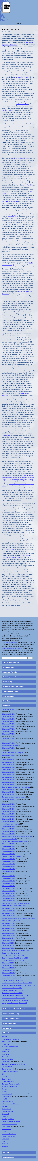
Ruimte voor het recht (9, 839)
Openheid (5, 1114)
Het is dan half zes (22, 104)
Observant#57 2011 (8, 794)
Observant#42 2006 (8, 846)
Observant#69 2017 (8, 762)
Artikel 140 (5, 1051)
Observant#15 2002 (8, 928)
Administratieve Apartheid (10, 1039)
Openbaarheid (8, 667)
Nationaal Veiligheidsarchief (13, 686)
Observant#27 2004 (8, 888)
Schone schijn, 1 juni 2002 (11, 920)
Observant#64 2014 (8, 774)
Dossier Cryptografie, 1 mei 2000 (13, 955)
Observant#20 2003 (8, 911)
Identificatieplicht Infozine (10, 824)
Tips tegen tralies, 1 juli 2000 (11, 953)
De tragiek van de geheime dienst (13, 1064)
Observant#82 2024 (8, 716)
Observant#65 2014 (8, 772)
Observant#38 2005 (8, 859)
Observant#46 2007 (8, 829)
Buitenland (5, 1054)
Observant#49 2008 (8, 819)
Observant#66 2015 (8, 769)
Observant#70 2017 (8, 759)
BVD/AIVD (5, 1056)
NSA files (6, 701)
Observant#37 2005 (8, 861)
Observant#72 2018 (8, 748)
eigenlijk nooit (10, 549)
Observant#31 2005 (8, 878)
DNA (3, 1074)
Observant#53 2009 (8, 809)
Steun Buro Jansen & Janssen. (12, 648)
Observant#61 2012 (8, 782)
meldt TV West (13, 216)
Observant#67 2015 (8, 767)
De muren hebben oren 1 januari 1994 (15, 995)
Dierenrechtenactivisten (10, 1071)
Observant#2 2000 (8, 973)
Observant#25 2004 (8, 893)
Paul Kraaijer (6, 1126)
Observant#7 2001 (8, 948)
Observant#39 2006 (8, 854)
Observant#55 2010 (8, 804)
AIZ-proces (6, 1049)
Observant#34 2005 (8, 869)
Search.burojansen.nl (11, 662)
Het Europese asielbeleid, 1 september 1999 (17, 983)
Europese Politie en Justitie (11, 1084)
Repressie (5, 1139)
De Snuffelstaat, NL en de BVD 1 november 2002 (18, 918)
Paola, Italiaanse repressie (11, 1121)
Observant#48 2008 (8, 821)
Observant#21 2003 (8, 908)
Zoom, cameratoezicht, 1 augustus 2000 (15, 950)
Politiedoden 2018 (10, 29)
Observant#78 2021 (8, 726)
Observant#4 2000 (8, 968)
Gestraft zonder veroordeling (11, 856)
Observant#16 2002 (8, 925)
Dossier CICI (6, 1076)
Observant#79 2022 (8, 724)
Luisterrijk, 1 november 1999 (11, 978)
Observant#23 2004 (8, 898)
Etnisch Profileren (8, 1081)
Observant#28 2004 (8, 886)
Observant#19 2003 (8, 913)
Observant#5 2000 (8, 965)
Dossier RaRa (6, 1079)
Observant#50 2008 (8, 816)
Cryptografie (6, 1061)
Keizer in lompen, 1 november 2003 (14, 905)
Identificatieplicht (7, 1101)
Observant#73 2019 (8, 743)
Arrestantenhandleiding (10, 745)
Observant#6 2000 (8, 963)
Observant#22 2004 (8, 901)
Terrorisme (5, 1144)
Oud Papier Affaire (8, 1119)
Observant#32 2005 (8, 876)
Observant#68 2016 (8, 765)
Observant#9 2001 (8, 943)
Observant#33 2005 (8, 871)
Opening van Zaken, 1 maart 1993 (13, 998)
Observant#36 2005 (8, 864)
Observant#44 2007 (8, 834)
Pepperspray (6, 1129)
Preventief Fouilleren (9, 1134)
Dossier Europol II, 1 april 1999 (12, 980)
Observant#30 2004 (8, 881)
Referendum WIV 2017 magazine (13, 752)
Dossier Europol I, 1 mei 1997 (12, 988)
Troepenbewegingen (10, 691)
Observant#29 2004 (8, 883)
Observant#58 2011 (8, 792)
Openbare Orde (7, 1111)
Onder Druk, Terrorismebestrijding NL (14, 841)
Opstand (5, 1116)
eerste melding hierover (21, 77)
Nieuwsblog (7, 681)
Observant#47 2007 (8, 826)
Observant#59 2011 (8, 789)
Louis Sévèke (6, 1096)
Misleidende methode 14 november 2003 (16, 903)
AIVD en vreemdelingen (10, 1046)
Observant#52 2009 (8, 811)
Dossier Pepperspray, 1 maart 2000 (14, 960)
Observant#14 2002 (8, 930)
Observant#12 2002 (8, 935)
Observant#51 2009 (8, 814)
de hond (8, 435)
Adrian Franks (7, 1042)
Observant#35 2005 (8, 866)
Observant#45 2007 (8, 831)
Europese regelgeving (9, 1086)
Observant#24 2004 (8, 896)
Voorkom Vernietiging (11, 1014)
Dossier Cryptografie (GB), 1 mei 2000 (15, 958)
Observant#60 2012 (8, 784)
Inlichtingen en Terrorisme (12, 677)
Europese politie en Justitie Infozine (14, 797)
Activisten (5, 1037)
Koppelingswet (7, 1094)
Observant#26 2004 (8, 891)
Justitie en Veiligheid (10, 672)
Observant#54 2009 (8, 806)
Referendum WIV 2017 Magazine (14, 1009)
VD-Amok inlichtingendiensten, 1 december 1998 (18, 985)
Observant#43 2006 (8, 844)
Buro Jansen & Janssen (10, 642)
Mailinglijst (7, 1028)
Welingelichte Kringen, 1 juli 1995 (13, 990)
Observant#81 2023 (8, 719)
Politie (4, 1131)
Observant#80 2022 (8, 721)
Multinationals (6, 1109)
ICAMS (4, 1099)
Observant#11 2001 (8, 938)
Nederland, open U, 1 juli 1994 (12, 993)
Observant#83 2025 (8, 714)
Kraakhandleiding (9, 1023)
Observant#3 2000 (8, 970)
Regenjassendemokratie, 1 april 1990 (14, 1003)
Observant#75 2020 (8, 734)
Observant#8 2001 (8, 945)
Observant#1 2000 (8, 975)
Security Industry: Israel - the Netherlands (16, 787)
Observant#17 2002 (8, 923)
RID (3, 1141)
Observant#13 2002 (8, 933)
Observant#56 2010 (8, 799)
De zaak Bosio (7, 1066)
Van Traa (5, 1146)
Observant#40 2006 (8, 851)
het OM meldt (27, 185)
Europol (4, 1089)
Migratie (4, 1106)
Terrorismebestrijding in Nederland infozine (16, 836)
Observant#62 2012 (8, 779)
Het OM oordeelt (7, 110)
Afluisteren (5, 1044)
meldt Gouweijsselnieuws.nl (20, 158)
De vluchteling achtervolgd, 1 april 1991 (15, 1000)
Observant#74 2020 (8, 738)
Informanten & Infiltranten (10, 1104)
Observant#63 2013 (8, 777)
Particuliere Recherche (9, 1124)
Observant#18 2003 (8, 916)
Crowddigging (8, 696)
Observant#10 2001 (8, 940)
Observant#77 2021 (8, 729)
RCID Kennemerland (9, 1136)
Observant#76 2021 (8, 731)
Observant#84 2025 (8, 709)
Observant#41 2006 (8, 849)
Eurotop (4, 1091)
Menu (19, 23)
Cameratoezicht (7, 1059)
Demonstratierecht (8, 1069)
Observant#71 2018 (8, 755)
